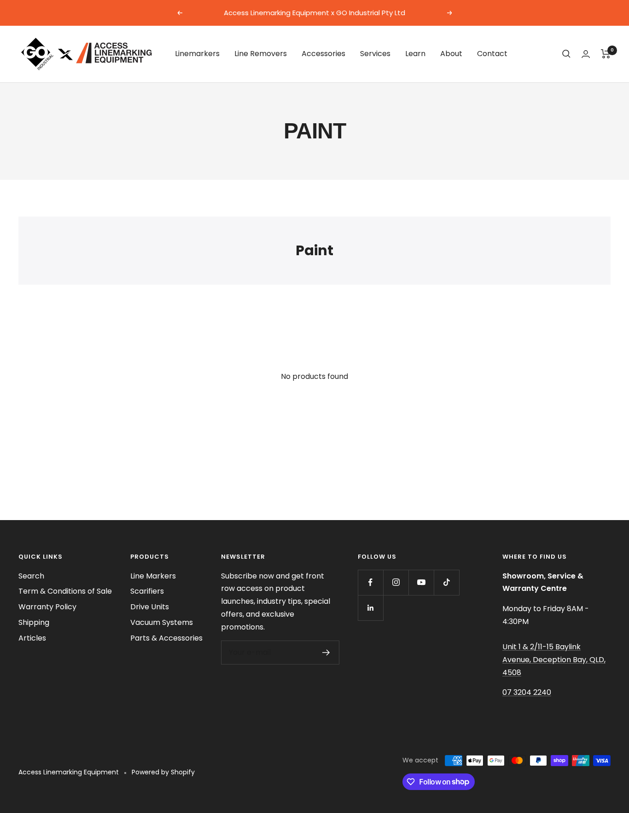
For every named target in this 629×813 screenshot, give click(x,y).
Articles (32, 638)
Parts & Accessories (166, 638)
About (451, 53)
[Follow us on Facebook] (370, 582)
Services (375, 53)
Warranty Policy (47, 606)
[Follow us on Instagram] (395, 582)
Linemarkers (197, 53)
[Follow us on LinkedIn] (370, 607)
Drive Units (149, 606)
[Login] (586, 54)
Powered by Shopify (163, 772)
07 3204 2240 (526, 692)
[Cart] (606, 53)
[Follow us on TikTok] (446, 582)
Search (31, 576)
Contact (492, 53)
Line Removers (260, 53)
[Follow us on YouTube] (421, 582)
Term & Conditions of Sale (65, 591)
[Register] (326, 652)
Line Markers (153, 576)
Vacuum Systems (161, 622)
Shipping (33, 622)
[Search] (566, 54)
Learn (415, 53)
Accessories (323, 53)
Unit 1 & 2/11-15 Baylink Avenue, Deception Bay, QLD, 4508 (554, 659)
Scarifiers (147, 591)
